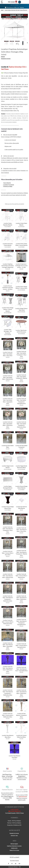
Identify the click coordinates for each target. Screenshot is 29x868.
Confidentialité (14, 848)
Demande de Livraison (5, 58)
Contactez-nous (14, 835)
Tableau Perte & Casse (14, 850)
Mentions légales (14, 844)
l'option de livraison (23, 796)
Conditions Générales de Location (14, 846)
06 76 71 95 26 (15, 809)
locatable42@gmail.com (15, 811)
